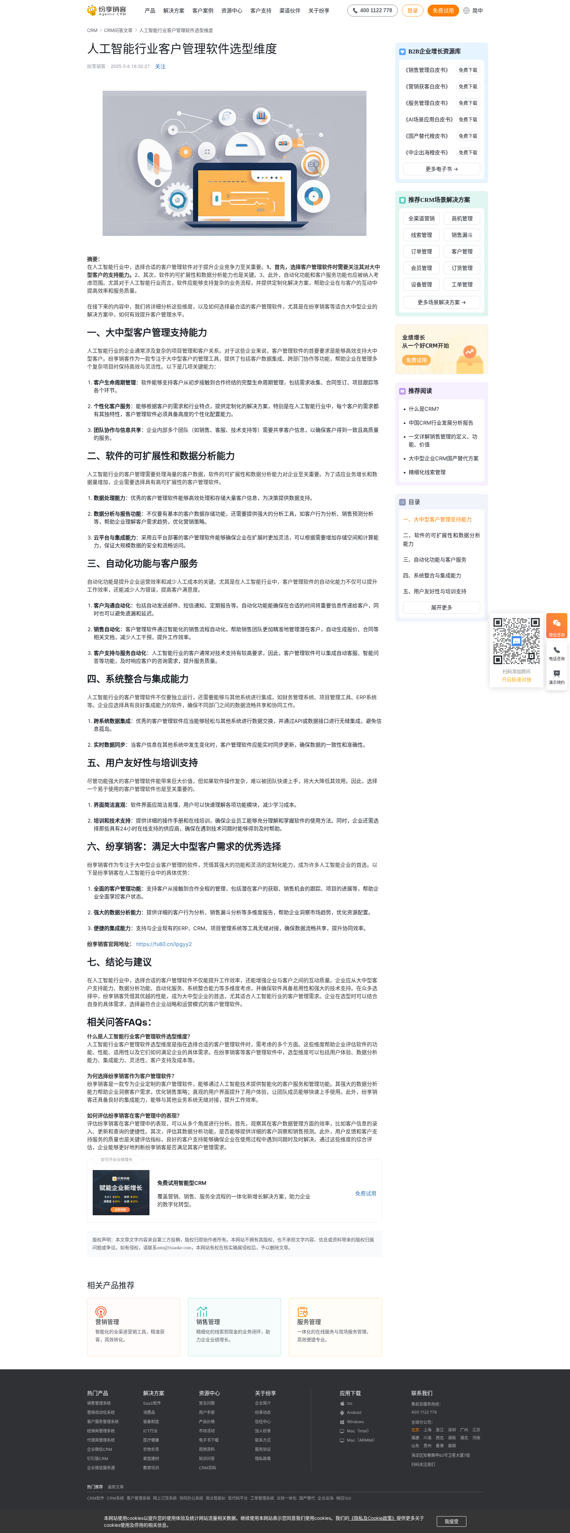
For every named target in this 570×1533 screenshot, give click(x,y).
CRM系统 (115, 1498)
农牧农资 (151, 1449)
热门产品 (97, 1393)
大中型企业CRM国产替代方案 (444, 458)
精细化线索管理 (427, 472)
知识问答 (207, 1458)
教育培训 (151, 1467)
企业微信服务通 (101, 1467)
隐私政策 (263, 1458)
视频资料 (207, 1449)
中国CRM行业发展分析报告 (441, 422)
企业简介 (263, 1403)
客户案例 (202, 10)
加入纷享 (263, 1430)
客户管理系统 (138, 1498)
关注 (160, 66)
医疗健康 (151, 1440)
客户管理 (462, 251)
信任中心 (263, 1421)
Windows (355, 1421)
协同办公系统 (191, 1498)
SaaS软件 (152, 1403)
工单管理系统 (262, 1498)
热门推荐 (95, 1486)
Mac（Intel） (359, 1430)
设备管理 (421, 284)
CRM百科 (207, 1467)
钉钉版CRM (97, 1458)
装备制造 (151, 1421)
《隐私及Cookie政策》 (372, 1518)
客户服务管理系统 (103, 1421)
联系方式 (263, 1440)
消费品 (149, 1412)
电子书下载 (209, 1440)
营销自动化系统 (101, 1412)
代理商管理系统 (101, 1440)
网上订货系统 (165, 1498)
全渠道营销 (421, 218)
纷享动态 (263, 1412)
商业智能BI (215, 1498)
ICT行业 (150, 1430)
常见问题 (207, 1403)
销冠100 (343, 1498)
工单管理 (462, 284)
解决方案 (173, 10)
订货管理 (462, 268)
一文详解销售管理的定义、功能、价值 (443, 440)
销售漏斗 (462, 235)
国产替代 (307, 1498)
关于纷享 (319, 10)
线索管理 (421, 235)
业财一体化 (287, 1498)
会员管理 (421, 268)
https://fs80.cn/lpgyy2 (164, 944)
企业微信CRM (99, 1449)
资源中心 (231, 10)
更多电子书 (442, 169)
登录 (412, 10)
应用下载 (350, 1393)
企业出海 (325, 1498)
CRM (92, 30)
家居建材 (151, 1458)
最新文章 (116, 1486)
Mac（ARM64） (362, 1440)
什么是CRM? (424, 409)
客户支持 (260, 10)
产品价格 (207, 1421)
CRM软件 (95, 1498)
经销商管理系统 (101, 1430)
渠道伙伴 (290, 10)
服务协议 (263, 1449)
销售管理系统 (99, 1403)
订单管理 (421, 251)
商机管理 (462, 218)
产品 (150, 10)
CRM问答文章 (118, 30)
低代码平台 (238, 1498)
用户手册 (207, 1412)
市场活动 (207, 1430)
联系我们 (421, 1393)
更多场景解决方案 (442, 302)
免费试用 (443, 10)
